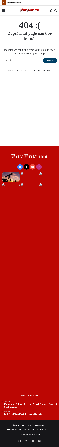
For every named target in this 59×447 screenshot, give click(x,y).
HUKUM (36, 70)
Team (27, 70)
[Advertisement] (29, 112)
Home (10, 70)
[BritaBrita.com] (29, 10)
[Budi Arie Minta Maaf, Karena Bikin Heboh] (29, 177)
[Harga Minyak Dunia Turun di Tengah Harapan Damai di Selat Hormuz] (11, 177)
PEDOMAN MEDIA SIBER (29, 434)
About (19, 70)
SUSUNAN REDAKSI (44, 430)
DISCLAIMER (28, 430)
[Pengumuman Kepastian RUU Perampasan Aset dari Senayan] (29, 286)
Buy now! (47, 70)
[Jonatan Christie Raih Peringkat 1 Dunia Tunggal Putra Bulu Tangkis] (48, 177)
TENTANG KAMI (14, 430)
